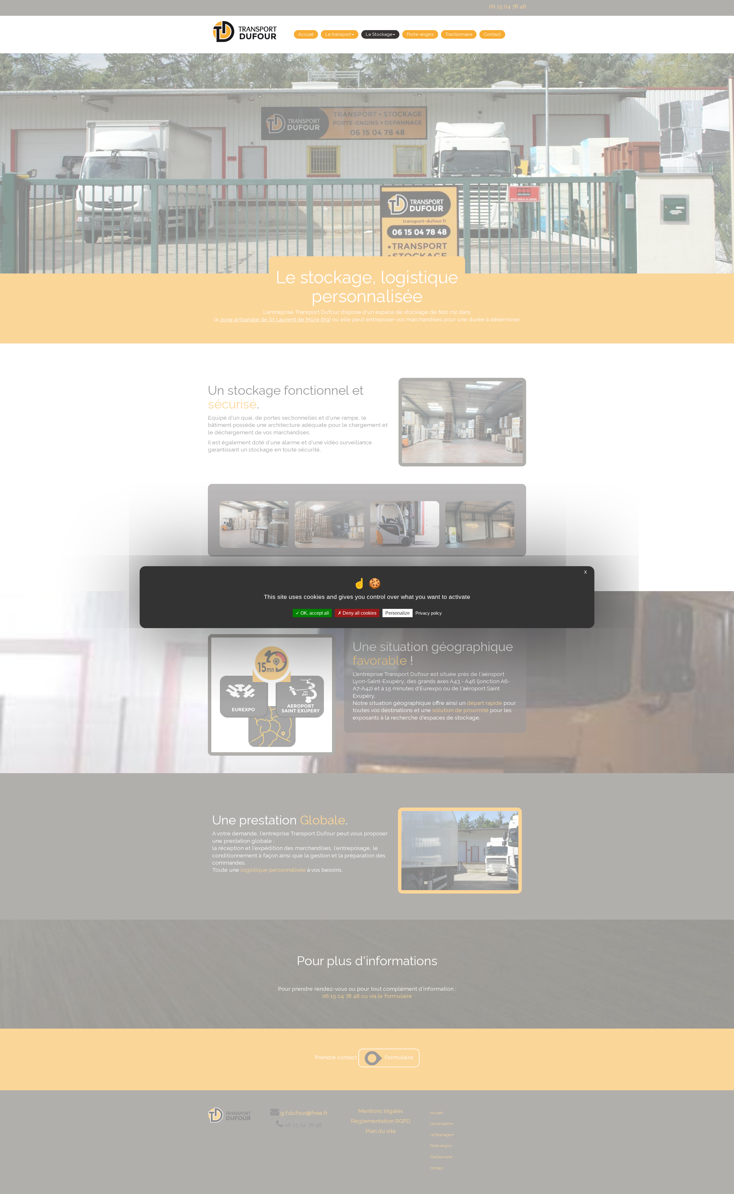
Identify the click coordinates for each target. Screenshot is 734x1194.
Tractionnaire (458, 34)
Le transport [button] (338, 34)
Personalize (397, 612)
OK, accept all (314, 612)
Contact (492, 34)
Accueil (306, 34)
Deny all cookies (358, 612)
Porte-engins (420, 34)
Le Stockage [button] (379, 34)
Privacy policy (428, 612)
